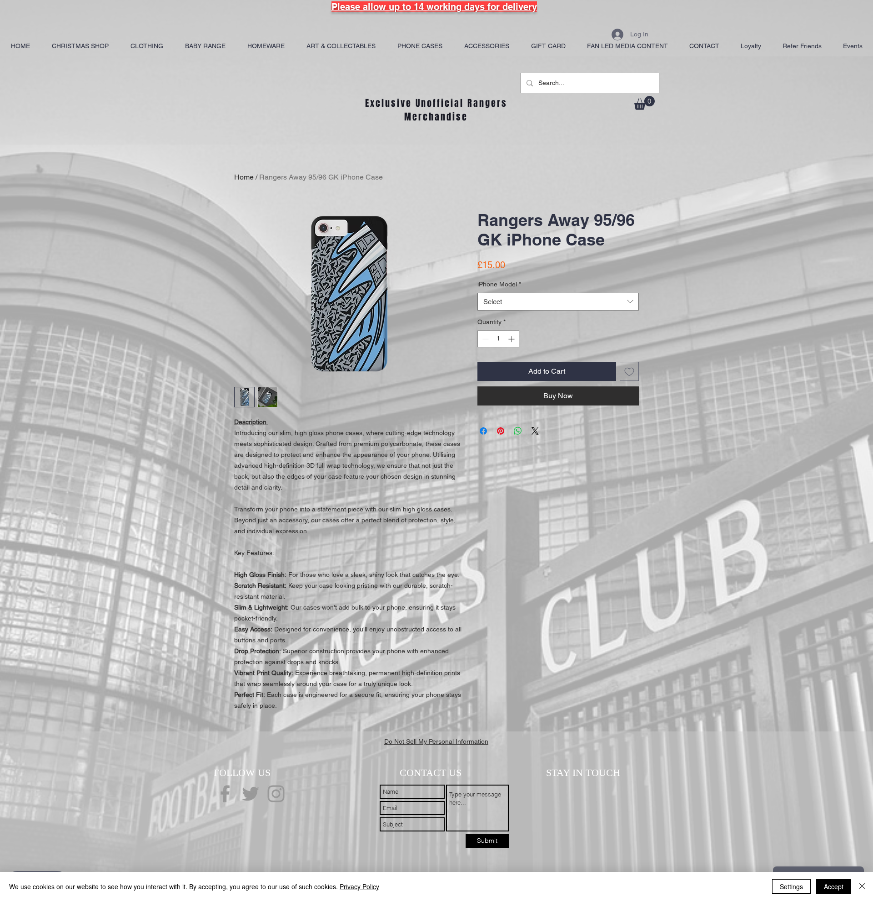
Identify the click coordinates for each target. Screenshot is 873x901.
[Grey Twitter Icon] (250, 793)
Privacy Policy (359, 886)
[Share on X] (535, 430)
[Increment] (512, 339)
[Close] (862, 886)
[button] (644, 103)
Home (244, 177)
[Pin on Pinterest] (500, 430)
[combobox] (558, 301)
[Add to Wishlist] (629, 371)
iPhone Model (499, 284)
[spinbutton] (498, 339)
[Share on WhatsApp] (517, 430)
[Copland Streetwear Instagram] (276, 793)
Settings (791, 886)
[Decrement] (484, 339)
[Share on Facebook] (483, 430)
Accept (833, 886)
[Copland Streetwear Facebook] (225, 793)
